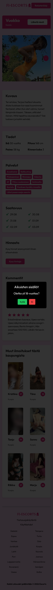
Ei (32, 301)
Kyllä (22, 301)
